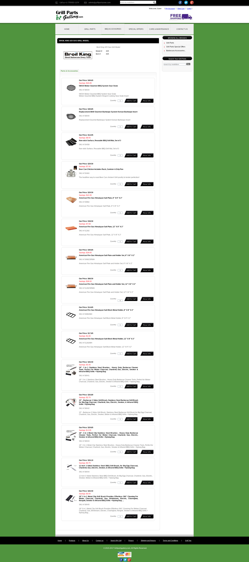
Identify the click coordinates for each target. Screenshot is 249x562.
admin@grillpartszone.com (99, 3)
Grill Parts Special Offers (175, 47)
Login (189, 9)
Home (66, 29)
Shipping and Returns (148, 540)
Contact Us (182, 29)
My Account (170, 9)
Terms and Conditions (170, 540)
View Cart (181, 9)
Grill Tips (188, 540)
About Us (85, 540)
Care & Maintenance (159, 29)
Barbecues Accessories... (176, 51)
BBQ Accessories (113, 29)
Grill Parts (89, 29)
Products (72, 540)
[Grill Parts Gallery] (69, 15)
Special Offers (136, 29)
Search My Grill (116, 540)
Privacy (131, 540)
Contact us (99, 540)
